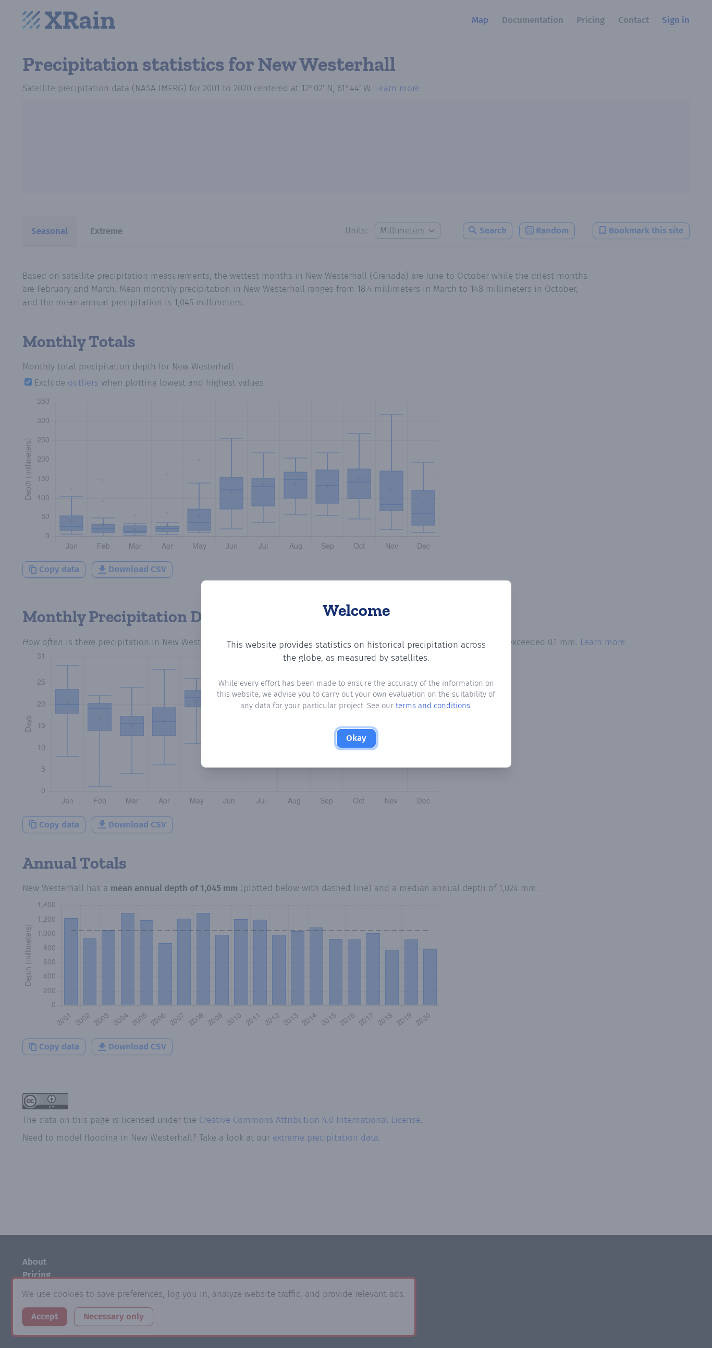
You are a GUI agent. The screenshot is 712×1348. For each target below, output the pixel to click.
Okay (356, 738)
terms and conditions (433, 705)
